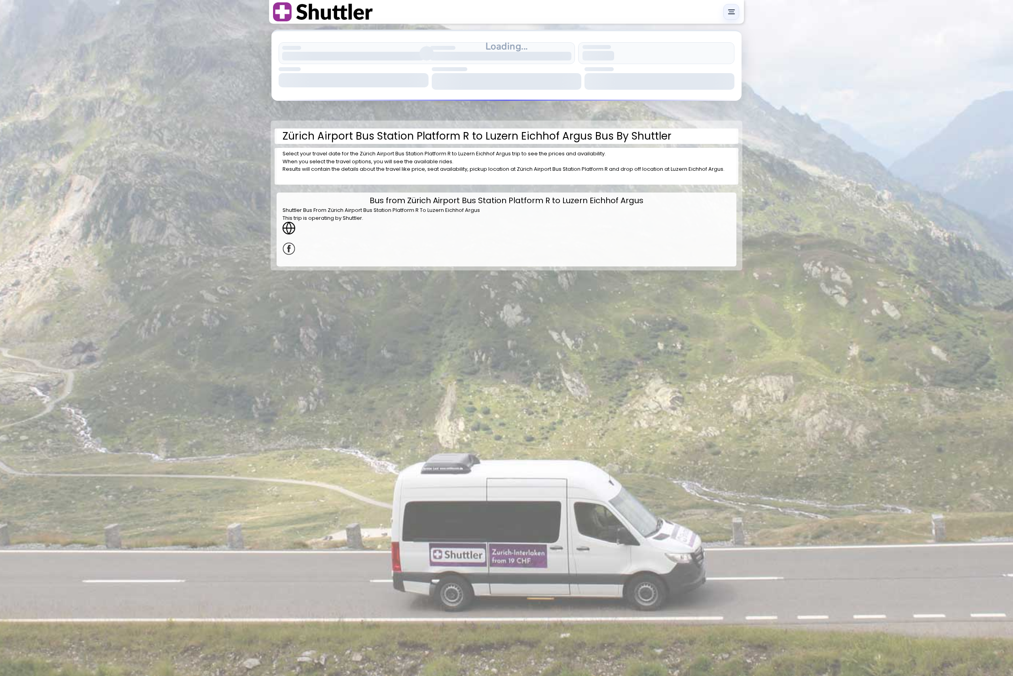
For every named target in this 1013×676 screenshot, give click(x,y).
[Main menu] (731, 12)
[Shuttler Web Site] (506, 228)
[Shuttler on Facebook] (506, 248)
